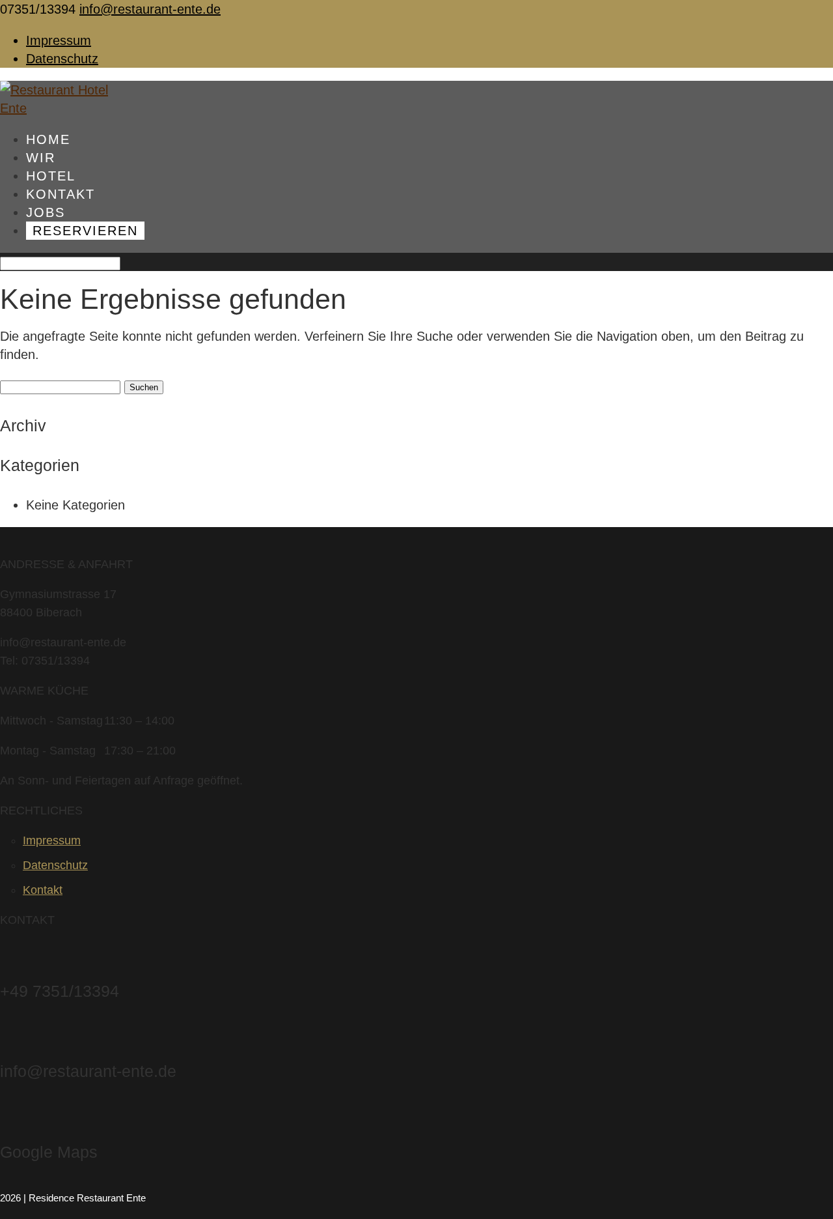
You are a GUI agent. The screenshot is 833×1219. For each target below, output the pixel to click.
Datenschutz (62, 58)
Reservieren (85, 230)
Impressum (58, 40)
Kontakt (42, 889)
